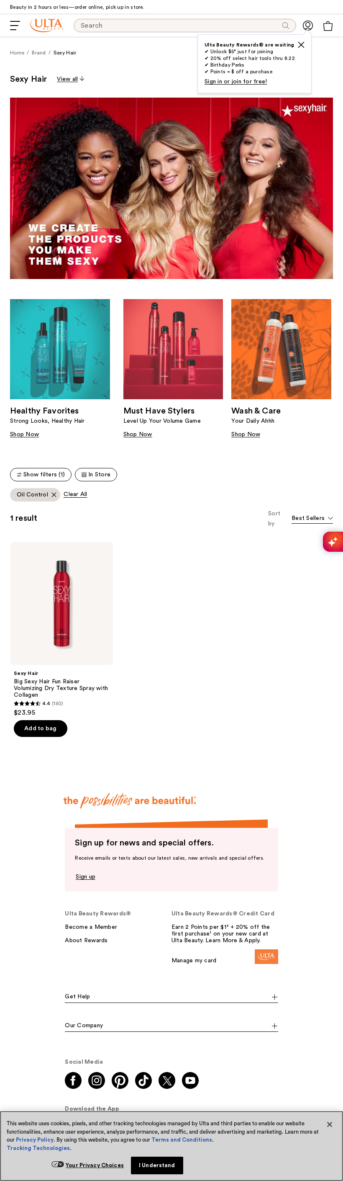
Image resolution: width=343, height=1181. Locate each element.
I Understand (157, 1165)
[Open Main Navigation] (15, 25)
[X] (301, 44)
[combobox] (312, 519)
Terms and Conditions (181, 1139)
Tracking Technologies (38, 1148)
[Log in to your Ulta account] (308, 25)
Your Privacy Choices (95, 1165)
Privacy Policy (35, 1139)
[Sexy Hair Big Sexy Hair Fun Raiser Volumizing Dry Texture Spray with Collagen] (61, 629)
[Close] (329, 1124)
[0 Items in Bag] (328, 26)
